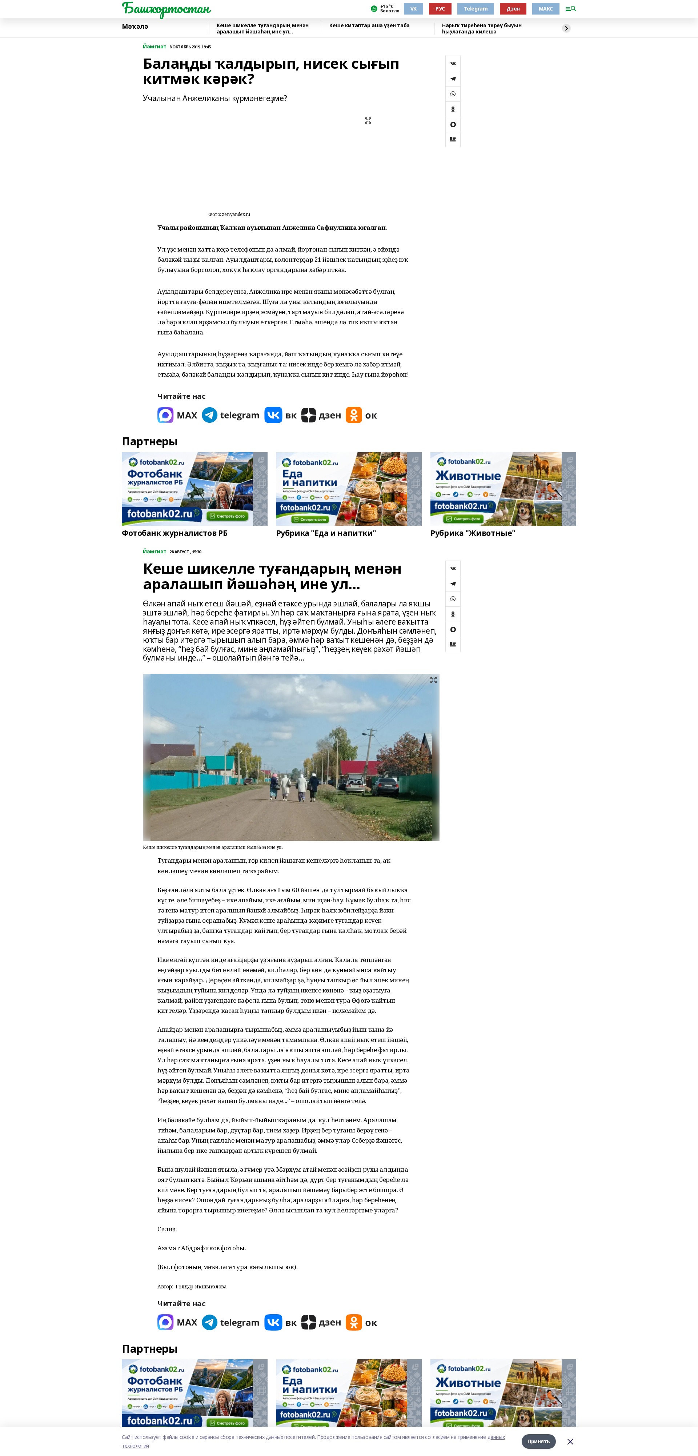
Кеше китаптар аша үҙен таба (369, 26)
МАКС (546, 8)
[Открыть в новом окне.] (177, 415)
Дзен (513, 8)
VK (413, 8)
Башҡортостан (165, 7)
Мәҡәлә (135, 27)
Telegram (476, 8)
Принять (538, 1441)
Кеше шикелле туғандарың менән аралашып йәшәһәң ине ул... (263, 29)
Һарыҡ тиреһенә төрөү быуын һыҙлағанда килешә (481, 29)
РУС (440, 8)
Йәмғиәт (155, 47)
